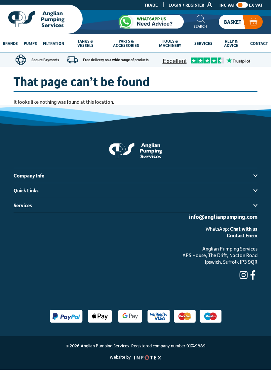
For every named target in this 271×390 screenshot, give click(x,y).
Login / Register (187, 5)
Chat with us (243, 228)
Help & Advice (231, 43)
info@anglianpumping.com (223, 216)
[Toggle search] (200, 21)
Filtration (53, 43)
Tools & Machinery (170, 43)
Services (203, 43)
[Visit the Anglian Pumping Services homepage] (41, 19)
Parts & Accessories (126, 43)
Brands (10, 43)
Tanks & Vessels (85, 43)
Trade (151, 5)
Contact (259, 43)
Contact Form (242, 235)
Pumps (30, 43)
